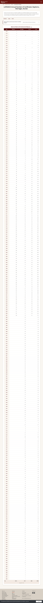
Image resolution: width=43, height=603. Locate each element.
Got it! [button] (39, 601)
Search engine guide (4, 594)
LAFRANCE (12, 4)
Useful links (3, 598)
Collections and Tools (7, 4)
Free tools (13, 594)
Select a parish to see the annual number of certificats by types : (12, 22)
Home (3, 4)
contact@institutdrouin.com (27, 598)
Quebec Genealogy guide (5, 595)
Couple (9, 18)
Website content (4, 592)
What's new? (3, 597)
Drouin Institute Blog (14, 595)
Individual (5, 18)
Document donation (4, 596)
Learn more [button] (27, 601)
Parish (13, 18)
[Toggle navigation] (41, 2)
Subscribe (13, 592)
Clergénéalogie (14, 598)
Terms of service (4, 599)
